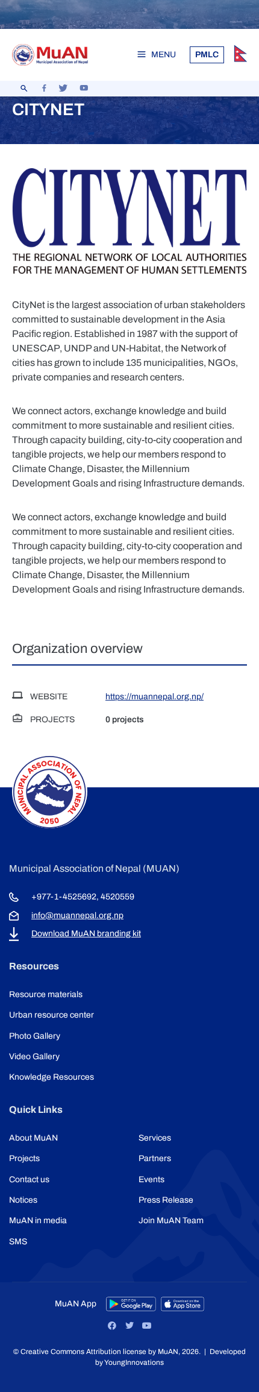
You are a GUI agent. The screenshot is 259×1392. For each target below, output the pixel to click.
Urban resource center (51, 1014)
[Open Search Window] (24, 89)
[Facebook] (112, 1325)
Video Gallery (34, 1056)
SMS (18, 1241)
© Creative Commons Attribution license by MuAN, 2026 (106, 1351)
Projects (24, 1158)
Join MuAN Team (171, 1220)
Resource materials (46, 994)
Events (151, 1179)
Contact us (29, 1179)
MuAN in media (38, 1220)
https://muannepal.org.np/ (154, 696)
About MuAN (33, 1137)
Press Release (166, 1200)
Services (155, 1137)
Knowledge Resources (51, 1077)
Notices (23, 1200)
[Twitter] (129, 1325)
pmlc (207, 54)
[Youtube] (147, 1325)
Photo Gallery (34, 1036)
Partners (155, 1158)
